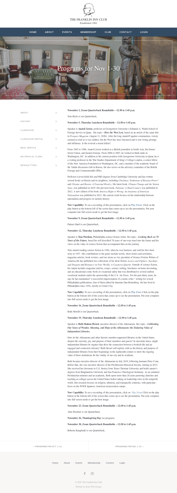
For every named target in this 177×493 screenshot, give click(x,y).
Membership (88, 32)
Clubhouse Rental (31, 139)
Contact (125, 32)
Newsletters (28, 165)
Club (108, 32)
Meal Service (28, 147)
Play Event (136, 205)
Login (144, 32)
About (49, 32)
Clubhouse (27, 130)
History (25, 121)
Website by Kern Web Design (88, 486)
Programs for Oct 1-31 (48, 446)
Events (67, 32)
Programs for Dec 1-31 (128, 446)
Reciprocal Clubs (31, 156)
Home (33, 32)
